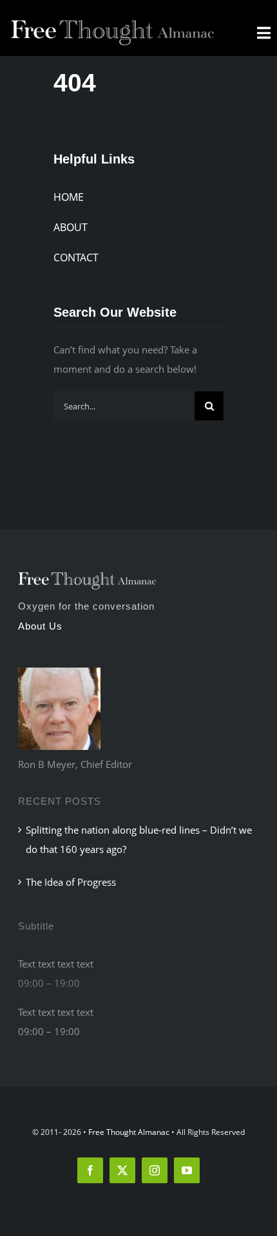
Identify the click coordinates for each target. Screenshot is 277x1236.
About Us (40, 626)
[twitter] (122, 1170)
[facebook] (90, 1170)
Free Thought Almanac (128, 1132)
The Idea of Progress (71, 882)
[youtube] (187, 1170)
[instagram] (154, 1170)
